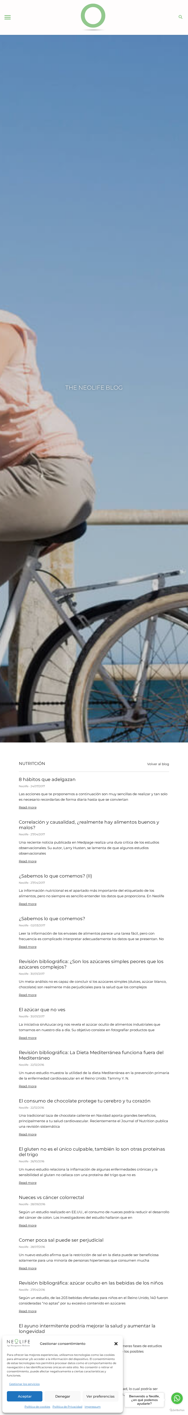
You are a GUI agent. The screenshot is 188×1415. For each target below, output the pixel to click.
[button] (116, 1343)
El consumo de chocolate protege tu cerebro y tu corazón (85, 1101)
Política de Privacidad (67, 1406)
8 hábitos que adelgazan (47, 779)
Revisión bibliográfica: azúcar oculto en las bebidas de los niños (91, 1283)
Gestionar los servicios (24, 1384)
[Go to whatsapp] (177, 1398)
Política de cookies (37, 1406)
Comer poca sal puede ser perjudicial (61, 1240)
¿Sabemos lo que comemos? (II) (55, 876)
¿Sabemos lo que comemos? (52, 918)
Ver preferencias (100, 1396)
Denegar (62, 1396)
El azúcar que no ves (42, 1009)
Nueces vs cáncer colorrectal (51, 1197)
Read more (27, 807)
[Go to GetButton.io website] (177, 1410)
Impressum (93, 1406)
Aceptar (25, 1396)
